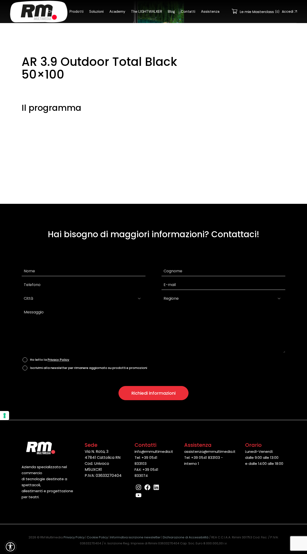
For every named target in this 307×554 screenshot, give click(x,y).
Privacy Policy (58, 359)
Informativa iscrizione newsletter (135, 537)
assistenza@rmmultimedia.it (210, 451)
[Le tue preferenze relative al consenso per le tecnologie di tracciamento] (4, 415)
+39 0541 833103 (205, 457)
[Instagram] (138, 487)
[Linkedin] (156, 487)
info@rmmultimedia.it (154, 451)
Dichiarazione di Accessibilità (185, 537)
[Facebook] (147, 487)
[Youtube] (138, 495)
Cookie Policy (97, 537)
